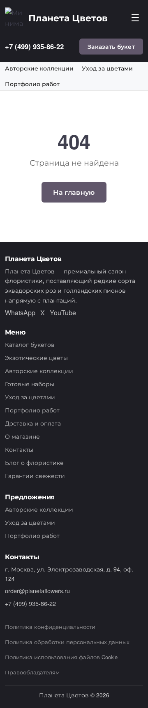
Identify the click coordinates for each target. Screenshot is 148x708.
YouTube (63, 312)
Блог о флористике (34, 462)
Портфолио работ (32, 84)
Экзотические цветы (36, 357)
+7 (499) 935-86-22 (34, 46)
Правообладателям (32, 672)
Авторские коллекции (39, 68)
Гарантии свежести (35, 475)
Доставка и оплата (33, 423)
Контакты (19, 449)
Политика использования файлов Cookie (61, 657)
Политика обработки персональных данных (67, 642)
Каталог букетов (30, 344)
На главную (74, 192)
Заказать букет (111, 46)
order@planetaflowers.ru (37, 590)
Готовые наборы (29, 383)
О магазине (22, 436)
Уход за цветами (107, 68)
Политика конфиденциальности (50, 627)
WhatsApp (20, 312)
